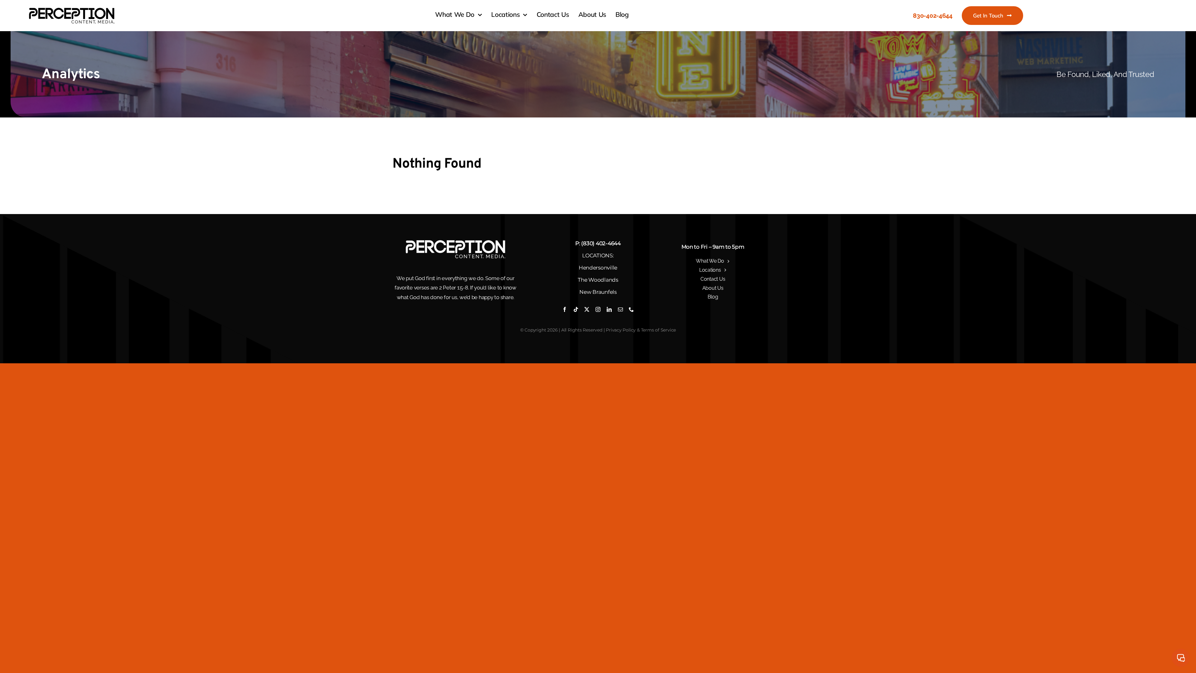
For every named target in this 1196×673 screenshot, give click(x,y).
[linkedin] (609, 309)
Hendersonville (598, 268)
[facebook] (564, 309)
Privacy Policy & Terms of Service (641, 330)
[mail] (620, 309)
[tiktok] (575, 309)
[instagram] (598, 309)
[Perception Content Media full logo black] (71, 8)
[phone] (631, 309)
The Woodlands (598, 280)
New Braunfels (598, 292)
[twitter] (586, 309)
